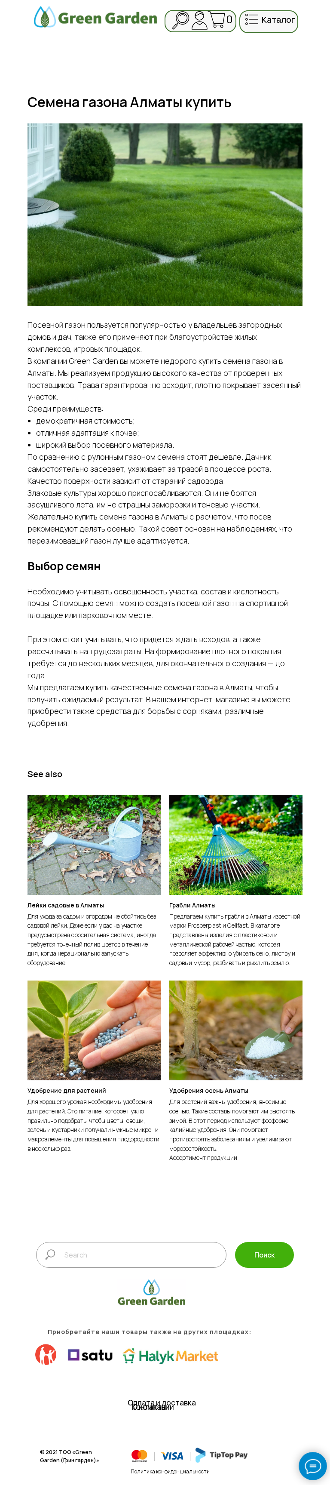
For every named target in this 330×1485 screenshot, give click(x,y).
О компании (153, 1407)
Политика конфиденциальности (170, 1471)
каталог (278, 19)
